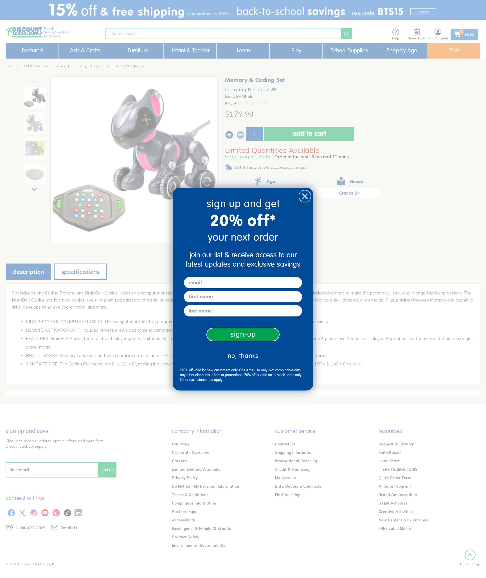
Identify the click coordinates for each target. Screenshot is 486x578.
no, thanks (243, 356)
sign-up (243, 334)
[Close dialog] (304, 196)
